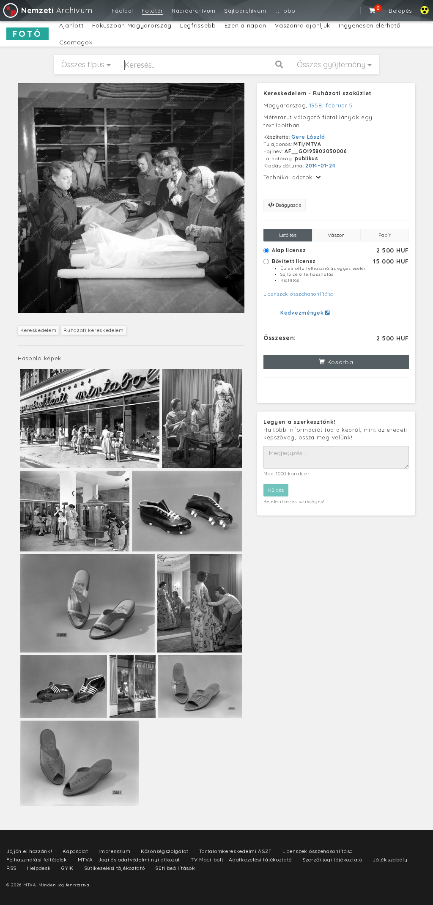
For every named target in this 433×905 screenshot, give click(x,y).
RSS (11, 868)
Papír (384, 235)
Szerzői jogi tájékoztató (332, 859)
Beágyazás (287, 205)
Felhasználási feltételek (36, 859)
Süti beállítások (175, 868)
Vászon (336, 235)
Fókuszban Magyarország (132, 25)
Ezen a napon (245, 25)
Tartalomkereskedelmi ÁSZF (235, 851)
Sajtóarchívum (245, 10)
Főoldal (122, 10)
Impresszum (114, 851)
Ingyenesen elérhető (369, 25)
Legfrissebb (198, 25)
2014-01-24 (320, 165)
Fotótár (152, 10)
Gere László (308, 137)
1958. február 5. (332, 105)
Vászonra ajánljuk (302, 25)
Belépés (400, 10)
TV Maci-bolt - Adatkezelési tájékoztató (241, 859)
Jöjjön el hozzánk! (29, 851)
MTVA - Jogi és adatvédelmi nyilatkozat (129, 859)
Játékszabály (390, 859)
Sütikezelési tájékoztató (114, 868)
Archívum (56, 10)
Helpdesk (39, 868)
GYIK (67, 868)
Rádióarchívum (194, 10)
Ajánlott (71, 25)
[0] (372, 10)
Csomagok (76, 42)
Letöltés (287, 235)
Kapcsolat (75, 851)
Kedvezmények (302, 313)
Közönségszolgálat (165, 851)
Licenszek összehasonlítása (298, 294)
